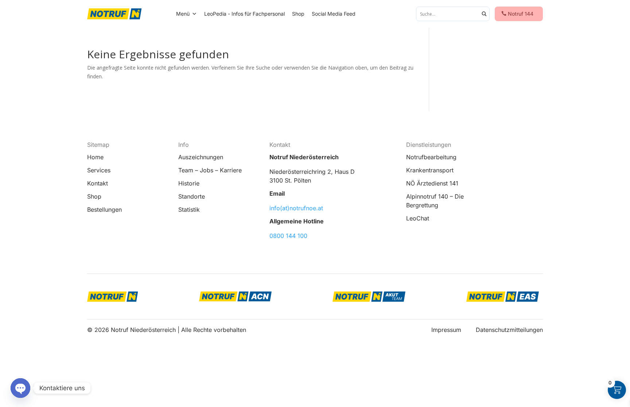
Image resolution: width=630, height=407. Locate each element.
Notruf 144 (520, 14)
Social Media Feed (333, 14)
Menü (183, 14)
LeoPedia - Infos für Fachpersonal (244, 14)
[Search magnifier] (484, 14)
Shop (298, 14)
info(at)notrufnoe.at (296, 208)
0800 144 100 (288, 235)
